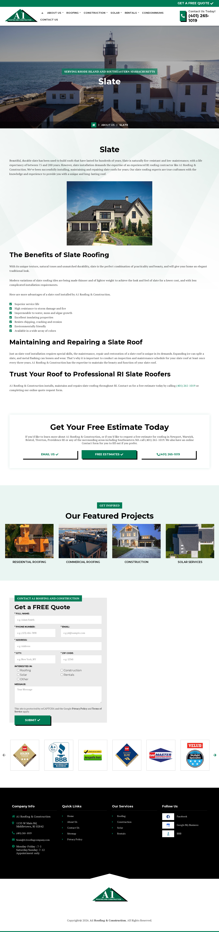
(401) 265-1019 (198, 18)
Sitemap (71, 833)
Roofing (121, 816)
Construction (124, 821)
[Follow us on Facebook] (168, 816)
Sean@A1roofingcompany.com (33, 839)
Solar (120, 827)
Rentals (121, 833)
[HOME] (42, 12)
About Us (107, 124)
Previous (4, 755)
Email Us (48, 454)
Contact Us (73, 827)
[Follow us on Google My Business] (168, 825)
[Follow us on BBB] (168, 833)
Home (70, 816)
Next (214, 755)
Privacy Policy (79, 708)
